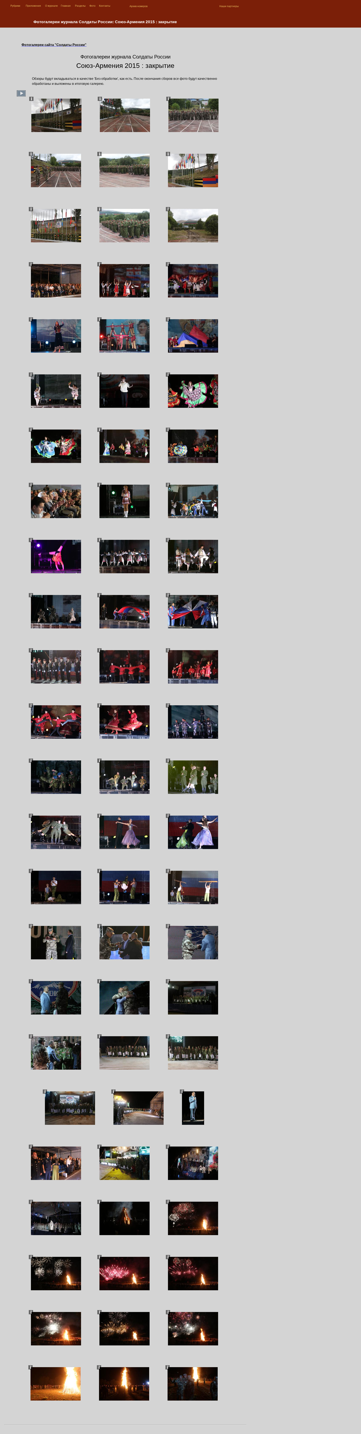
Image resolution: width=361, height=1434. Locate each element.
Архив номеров (138, 6)
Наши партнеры (229, 6)
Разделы (80, 5)
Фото (92, 5)
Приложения (33, 5)
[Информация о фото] (31, 99)
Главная (66, 5)
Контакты (104, 5)
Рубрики (15, 5)
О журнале (51, 5)
